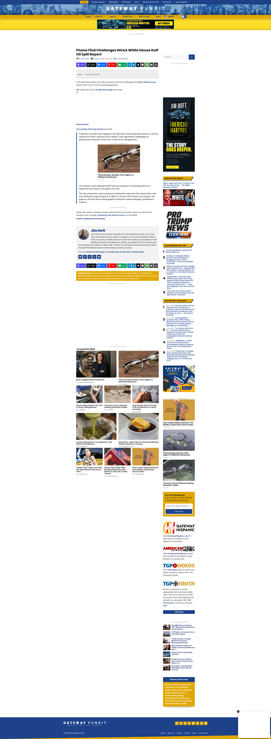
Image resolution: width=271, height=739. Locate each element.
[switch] (184, 16)
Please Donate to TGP (151, 2)
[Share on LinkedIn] (134, 65)
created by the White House (110, 215)
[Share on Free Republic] (138, 65)
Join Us (113, 16)
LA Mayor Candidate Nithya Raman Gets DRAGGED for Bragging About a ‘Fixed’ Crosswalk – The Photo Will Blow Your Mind (179, 260)
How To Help (144, 16)
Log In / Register (181, 2)
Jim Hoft (98, 230)
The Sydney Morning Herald (89, 129)
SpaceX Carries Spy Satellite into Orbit (181, 653)
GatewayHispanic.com (178, 536)
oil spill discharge (104, 89)
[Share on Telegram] (129, 65)
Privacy (187, 733)
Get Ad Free (167, 2)
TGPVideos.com (174, 570)
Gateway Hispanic (98, 2)
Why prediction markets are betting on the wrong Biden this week (183, 647)
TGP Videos (126, 2)
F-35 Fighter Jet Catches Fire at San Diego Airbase (182, 633)
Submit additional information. (91, 218)
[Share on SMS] (147, 65)
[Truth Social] (177, 723)
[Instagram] (201, 723)
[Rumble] (193, 723)
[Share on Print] (156, 65)
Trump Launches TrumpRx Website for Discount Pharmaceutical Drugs (181, 641)
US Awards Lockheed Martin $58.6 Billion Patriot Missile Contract (181, 668)
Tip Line (84, 2)
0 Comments (122, 58)
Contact (179, 733)
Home (88, 16)
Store (137, 2)
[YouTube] (205, 723)
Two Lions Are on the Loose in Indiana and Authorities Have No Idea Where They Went (180, 293)
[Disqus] (117, 313)
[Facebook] (189, 723)
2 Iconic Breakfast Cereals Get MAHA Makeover (179, 251)
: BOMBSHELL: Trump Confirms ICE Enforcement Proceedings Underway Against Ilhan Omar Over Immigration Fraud (180, 344)
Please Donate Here (179, 679)
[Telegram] (197, 723)
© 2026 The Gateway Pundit (74, 733)
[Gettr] (181, 723)
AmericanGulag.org (176, 553)
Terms (194, 733)
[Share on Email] (151, 65)
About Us (99, 16)
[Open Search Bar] (177, 16)
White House (150, 82)
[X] (185, 723)
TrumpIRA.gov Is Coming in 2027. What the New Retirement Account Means (182, 627)
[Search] (192, 57)
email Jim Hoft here (95, 252)
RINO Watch (113, 2)
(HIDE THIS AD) (140, 34)
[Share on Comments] (143, 65)
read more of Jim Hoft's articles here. (126, 252)
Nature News (82, 124)
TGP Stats (179, 612)
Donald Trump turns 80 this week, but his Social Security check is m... (182, 661)
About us (170, 733)
